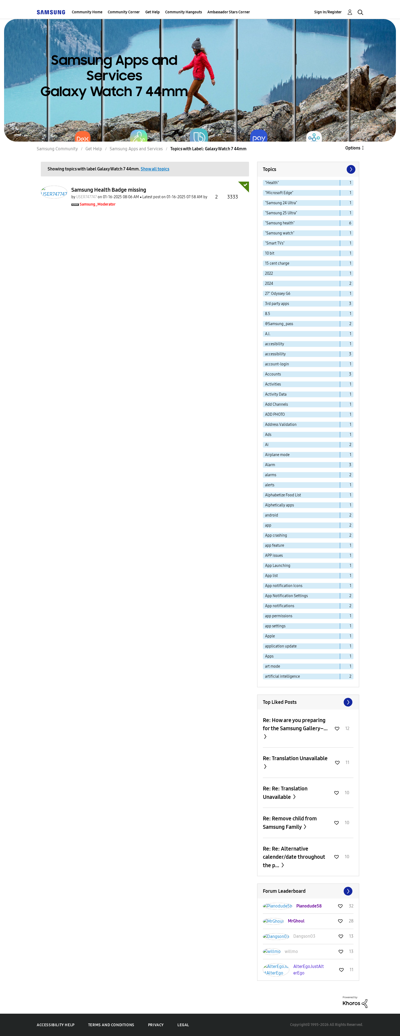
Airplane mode (277, 455)
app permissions (278, 616)
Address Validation (281, 424)
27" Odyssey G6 (277, 293)
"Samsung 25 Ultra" (281, 213)
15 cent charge (277, 263)
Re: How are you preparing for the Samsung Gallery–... (295, 724)
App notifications (279, 606)
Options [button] (352, 148)
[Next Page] (350, 169)
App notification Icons (283, 585)
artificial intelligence (282, 676)
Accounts (273, 374)
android (271, 515)
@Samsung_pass (279, 324)
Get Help (152, 12)
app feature (274, 545)
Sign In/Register (328, 12)
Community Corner (124, 12)
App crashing (276, 535)
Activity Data (276, 394)
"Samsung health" (280, 223)
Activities (273, 384)
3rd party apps (277, 303)
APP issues (274, 555)
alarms (270, 475)
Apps (269, 656)
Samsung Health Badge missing (108, 190)
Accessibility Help (56, 1025)
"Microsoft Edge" (279, 193)
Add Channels (276, 404)
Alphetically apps (279, 505)
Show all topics (155, 169)
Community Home (87, 12)
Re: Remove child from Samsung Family (290, 822)
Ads (268, 434)
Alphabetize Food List (283, 495)
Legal (183, 1025)
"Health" (272, 183)
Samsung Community (57, 148)
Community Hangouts (183, 12)
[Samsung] (51, 12)
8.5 (267, 313)
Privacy (156, 1025)
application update (281, 646)
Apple (270, 636)
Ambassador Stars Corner (228, 12)
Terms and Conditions (111, 1025)
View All (308, 702)
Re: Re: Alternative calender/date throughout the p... (294, 857)
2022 (269, 273)
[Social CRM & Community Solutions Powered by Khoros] (355, 1001)
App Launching (277, 565)
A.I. (267, 334)
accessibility (275, 354)
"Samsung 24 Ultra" (281, 203)
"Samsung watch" (279, 233)
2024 (269, 283)
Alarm (270, 465)
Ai (267, 444)
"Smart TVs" (275, 243)
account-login (277, 364)
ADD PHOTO (275, 414)
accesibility (274, 344)
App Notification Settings (286, 596)
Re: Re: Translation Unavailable (285, 792)
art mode (272, 666)
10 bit (269, 253)
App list (271, 575)
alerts (269, 485)
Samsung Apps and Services (136, 148)
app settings (275, 626)
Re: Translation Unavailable (295, 758)
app (268, 525)
